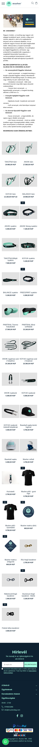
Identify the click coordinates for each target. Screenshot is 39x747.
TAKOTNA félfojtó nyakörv (10, 259)
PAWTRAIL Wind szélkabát (28, 326)
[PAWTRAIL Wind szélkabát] (28, 311)
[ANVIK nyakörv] (10, 212)
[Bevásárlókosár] (36, 3)
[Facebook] (17, 716)
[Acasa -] (14, 4)
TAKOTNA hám (11, 162)
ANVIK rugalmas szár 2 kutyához (10, 360)
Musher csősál (28, 459)
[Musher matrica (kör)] (28, 512)
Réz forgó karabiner (28, 560)
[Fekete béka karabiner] (10, 614)
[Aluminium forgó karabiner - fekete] (28, 580)
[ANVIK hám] (28, 148)
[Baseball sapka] (10, 445)
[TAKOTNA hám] (10, 148)
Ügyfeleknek (7, 690)
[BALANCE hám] (28, 180)
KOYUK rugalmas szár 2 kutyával (28, 360)
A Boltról (5, 685)
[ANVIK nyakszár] (10, 379)
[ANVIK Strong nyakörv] (28, 212)
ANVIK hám (28, 162)
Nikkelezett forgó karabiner (10, 595)
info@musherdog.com (12, 710)
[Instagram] (22, 716)
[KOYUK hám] (10, 180)
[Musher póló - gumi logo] (28, 477)
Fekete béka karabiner (10, 628)
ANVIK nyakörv (10, 226)
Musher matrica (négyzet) (10, 561)
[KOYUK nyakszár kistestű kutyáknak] (10, 411)
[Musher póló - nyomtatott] (10, 512)
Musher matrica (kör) (28, 526)
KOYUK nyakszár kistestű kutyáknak (11, 426)
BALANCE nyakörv (10, 292)
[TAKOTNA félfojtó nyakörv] (10, 244)
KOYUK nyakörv (28, 258)
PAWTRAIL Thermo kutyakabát (10, 326)
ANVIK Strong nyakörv (28, 226)
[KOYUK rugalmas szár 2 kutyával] (28, 345)
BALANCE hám (28, 194)
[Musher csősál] (28, 445)
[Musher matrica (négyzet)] (10, 546)
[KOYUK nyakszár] (28, 379)
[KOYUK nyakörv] (28, 244)
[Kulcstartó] (10, 477)
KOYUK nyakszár (28, 393)
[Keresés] (32, 3)
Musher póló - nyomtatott (10, 526)
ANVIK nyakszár (10, 393)
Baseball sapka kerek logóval (28, 426)
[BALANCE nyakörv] (10, 279)
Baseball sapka (11, 459)
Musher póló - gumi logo (28, 492)
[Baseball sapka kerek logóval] (28, 411)
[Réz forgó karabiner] (28, 546)
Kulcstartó (10, 491)
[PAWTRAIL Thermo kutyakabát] (10, 311)
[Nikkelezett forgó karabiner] (10, 580)
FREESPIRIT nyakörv (28, 292)
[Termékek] (3, 4)
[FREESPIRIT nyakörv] (28, 279)
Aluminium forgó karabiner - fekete (28, 595)
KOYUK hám (11, 194)
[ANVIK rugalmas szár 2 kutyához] (10, 345)
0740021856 (8, 707)
